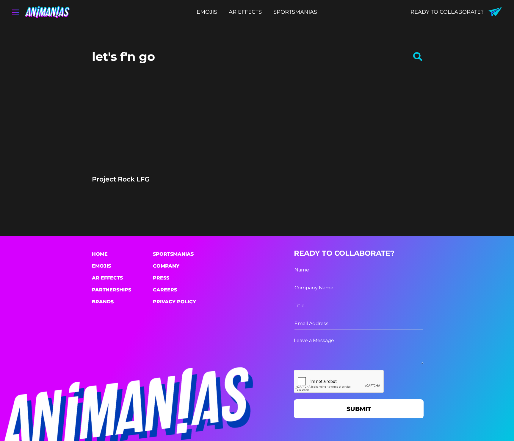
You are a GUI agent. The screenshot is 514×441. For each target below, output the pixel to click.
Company (166, 266)
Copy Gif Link (145, 145)
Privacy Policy (174, 302)
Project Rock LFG (121, 179)
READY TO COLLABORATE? (447, 12)
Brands (103, 302)
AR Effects (107, 278)
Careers (165, 290)
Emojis (101, 266)
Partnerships (111, 290)
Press (161, 278)
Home (100, 254)
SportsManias (173, 254)
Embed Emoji (142, 160)
